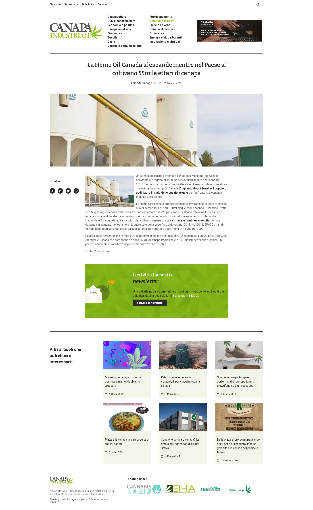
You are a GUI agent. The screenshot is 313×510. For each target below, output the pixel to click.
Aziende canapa (141, 83)
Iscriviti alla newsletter (150, 302)
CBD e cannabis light (121, 21)
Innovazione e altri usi (165, 41)
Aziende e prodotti (162, 21)
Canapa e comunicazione (124, 46)
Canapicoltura (116, 16)
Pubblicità (88, 4)
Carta (111, 41)
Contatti (102, 4)
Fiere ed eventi (160, 25)
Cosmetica (157, 33)
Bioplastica (114, 33)
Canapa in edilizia (119, 29)
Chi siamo (56, 4)
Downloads (72, 4)
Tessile (112, 37)
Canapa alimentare (162, 29)
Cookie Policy (97, 494)
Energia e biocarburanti (166, 37)
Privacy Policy (81, 494)
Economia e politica (120, 25)
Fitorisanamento (161, 16)
